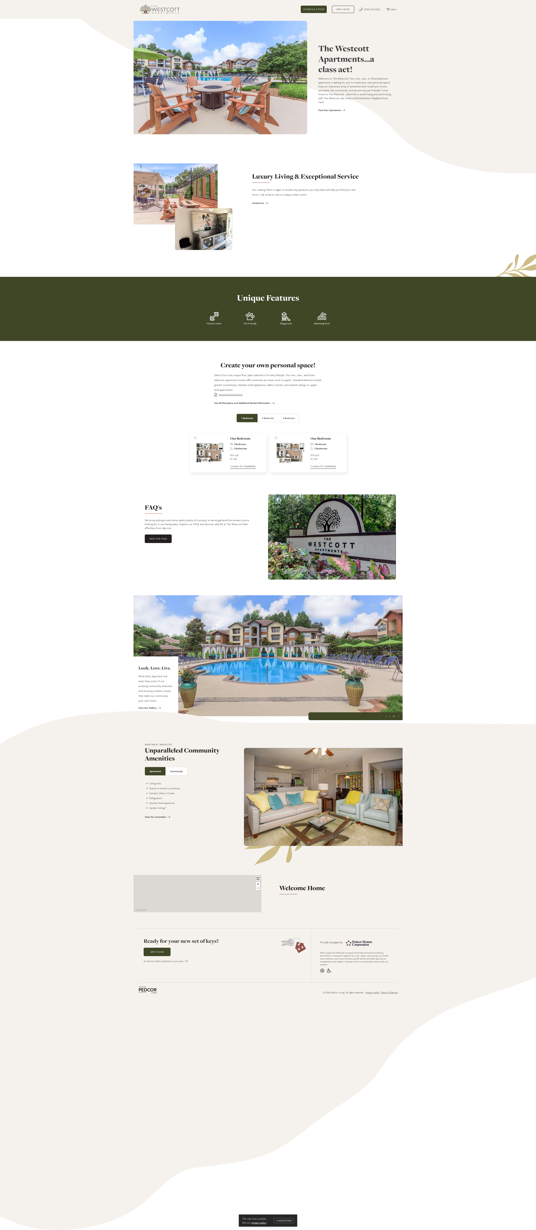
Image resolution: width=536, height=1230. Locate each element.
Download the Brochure (231, 394)
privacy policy (258, 1222)
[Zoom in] (258, 884)
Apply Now (157, 952)
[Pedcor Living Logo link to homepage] (148, 990)
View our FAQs (158, 538)
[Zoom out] (258, 888)
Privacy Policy (372, 992)
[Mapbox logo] (140, 909)
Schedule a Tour (313, 9)
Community (176, 771)
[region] (197, 893)
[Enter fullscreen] (258, 878)
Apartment (155, 771)
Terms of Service (389, 992)
